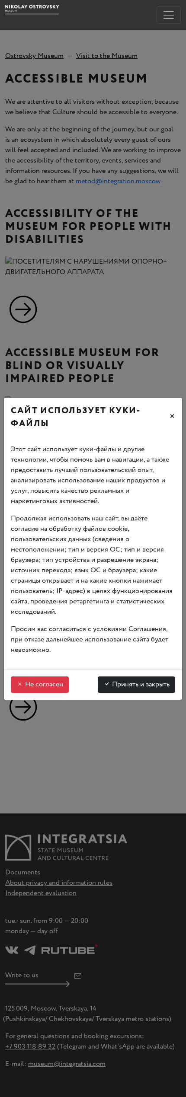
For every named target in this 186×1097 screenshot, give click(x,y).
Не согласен (43, 684)
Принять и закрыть (140, 684)
